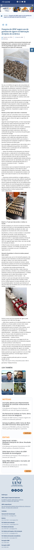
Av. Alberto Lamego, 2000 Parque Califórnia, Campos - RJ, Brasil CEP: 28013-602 (12, 500)
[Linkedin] (24, 2)
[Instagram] (20, 2)
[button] (32, 50)
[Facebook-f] (12, 490)
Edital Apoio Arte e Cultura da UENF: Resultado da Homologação (14, 452)
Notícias (6, 15)
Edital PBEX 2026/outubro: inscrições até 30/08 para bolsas (16, 462)
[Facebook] (17, 2)
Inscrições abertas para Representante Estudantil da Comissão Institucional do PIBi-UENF (15, 404)
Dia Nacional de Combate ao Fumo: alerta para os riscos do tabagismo (16, 414)
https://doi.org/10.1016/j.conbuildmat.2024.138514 (15, 360)
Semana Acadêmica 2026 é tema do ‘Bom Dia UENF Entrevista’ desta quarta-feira (16, 424)
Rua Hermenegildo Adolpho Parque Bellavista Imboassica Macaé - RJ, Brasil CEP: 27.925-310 (16, 507)
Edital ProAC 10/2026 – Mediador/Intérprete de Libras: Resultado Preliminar (16, 442)
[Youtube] (22, 2)
